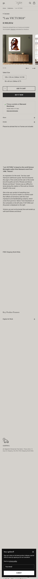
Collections (10, 8)
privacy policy (13, 561)
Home (4, 8)
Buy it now (19, 95)
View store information (12, 111)
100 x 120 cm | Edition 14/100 (14, 77)
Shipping (13, 29)
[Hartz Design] (19, 3)
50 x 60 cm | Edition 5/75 (13, 81)
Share (4, 117)
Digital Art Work (8, 319)
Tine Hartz (6, 13)
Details (5, 122)
